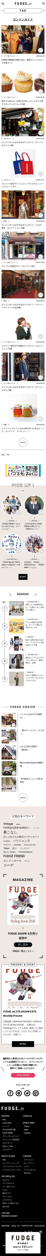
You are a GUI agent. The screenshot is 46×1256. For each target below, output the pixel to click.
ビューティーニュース (10, 1163)
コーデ (8, 865)
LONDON (27, 1133)
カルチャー (6, 1180)
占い (14, 848)
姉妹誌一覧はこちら (22, 951)
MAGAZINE (6, 1226)
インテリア (25, 848)
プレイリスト (7, 1196)
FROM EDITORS (27, 1226)
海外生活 (27, 1173)
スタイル (7, 844)
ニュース (5, 1126)
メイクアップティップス (11, 1170)
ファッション (29, 1160)
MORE (23, 1044)
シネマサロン (7, 1200)
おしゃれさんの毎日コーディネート (21, 836)
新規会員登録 (23, 1075)
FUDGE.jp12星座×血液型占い (16, 827)
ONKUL (18, 824)
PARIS (26, 1130)
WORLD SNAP (29, 1123)
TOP (3, 455)
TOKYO (26, 1126)
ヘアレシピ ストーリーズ (11, 1166)
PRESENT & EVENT (9, 1216)
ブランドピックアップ (10, 1136)
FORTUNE (6, 1213)
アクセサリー (7, 1149)
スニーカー (36, 828)
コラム (4, 1190)
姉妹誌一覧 (15, 1226)
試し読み (23, 944)
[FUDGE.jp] (23, 3)
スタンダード (7, 1143)
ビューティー (29, 1163)
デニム (27, 861)
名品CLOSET (7, 1123)
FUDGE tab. (27, 1116)
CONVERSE (6, 841)
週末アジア (6, 1193)
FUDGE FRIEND (14, 856)
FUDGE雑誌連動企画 (25, 852)
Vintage (8, 824)
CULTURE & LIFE (8, 1176)
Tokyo (6, 848)
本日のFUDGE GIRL (30, 845)
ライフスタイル (8, 1183)
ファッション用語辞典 (10, 1139)
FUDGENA (17, 845)
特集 (4, 1119)
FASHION (5, 1116)
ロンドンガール (12, 861)
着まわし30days (9, 852)
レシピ (26, 1166)
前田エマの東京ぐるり (10, 1203)
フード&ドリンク (8, 1186)
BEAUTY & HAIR (8, 1156)
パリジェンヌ (21, 841)
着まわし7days (7, 1146)
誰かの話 (5, 1206)
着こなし (10, 832)
